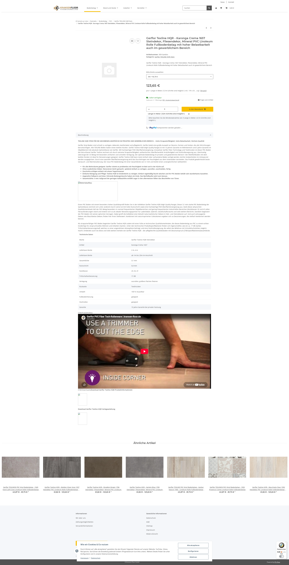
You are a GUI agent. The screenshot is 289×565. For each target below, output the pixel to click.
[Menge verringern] (148, 109)
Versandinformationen (84, 526)
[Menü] (285, 542)
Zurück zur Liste (82, 21)
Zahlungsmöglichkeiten (84, 522)
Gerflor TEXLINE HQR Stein (165, 57)
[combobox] (179, 76)
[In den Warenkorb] (77, 35)
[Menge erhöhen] (188, 113)
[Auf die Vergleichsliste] (132, 40)
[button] (216, 8)
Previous (5, 472)
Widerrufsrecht (152, 534)
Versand (203, 91)
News (222, 2)
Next (283, 472)
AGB (147, 522)
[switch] (281, 556)
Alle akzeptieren (193, 545)
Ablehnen (193, 557)
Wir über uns (81, 518)
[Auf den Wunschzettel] (137, 40)
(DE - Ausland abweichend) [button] (170, 100)
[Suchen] (209, 8)
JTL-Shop (277, 562)
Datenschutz (95, 558)
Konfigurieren (193, 551)
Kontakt (231, 2)
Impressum (84, 558)
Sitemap (149, 526)
